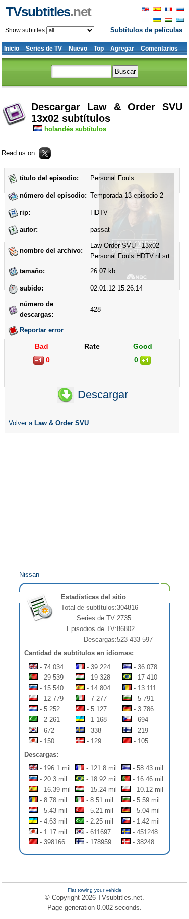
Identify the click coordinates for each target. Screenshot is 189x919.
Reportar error (42, 330)
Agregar (122, 48)
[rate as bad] (38, 360)
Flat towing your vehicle (95, 890)
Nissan (29, 574)
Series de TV (44, 48)
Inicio (11, 48)
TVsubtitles (48, 11)
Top (99, 48)
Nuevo (78, 48)
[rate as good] (145, 360)
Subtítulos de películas (146, 30)
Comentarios (159, 48)
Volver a (49, 423)
